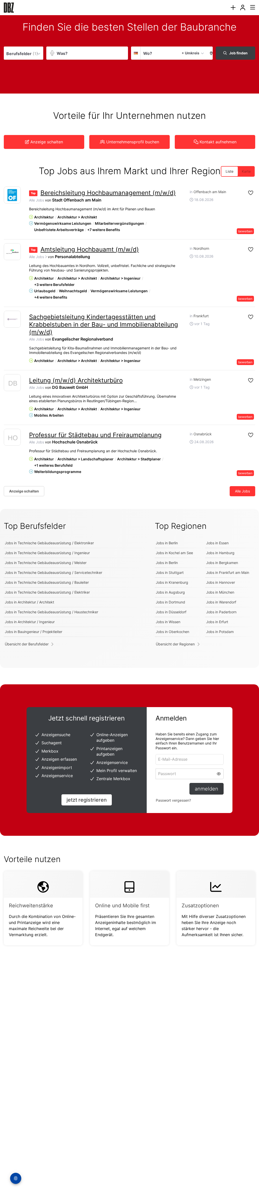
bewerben (245, 231)
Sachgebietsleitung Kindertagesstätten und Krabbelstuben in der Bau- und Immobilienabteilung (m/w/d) (103, 324)
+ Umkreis (190, 53)
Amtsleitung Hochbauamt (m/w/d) (89, 249)
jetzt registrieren (87, 800)
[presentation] (233, 8)
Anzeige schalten (24, 491)
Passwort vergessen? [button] (173, 800)
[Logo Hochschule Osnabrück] (12, 438)
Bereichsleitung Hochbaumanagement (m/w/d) (108, 192)
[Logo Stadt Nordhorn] (12, 251)
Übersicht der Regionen (175, 644)
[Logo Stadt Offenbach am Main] (12, 195)
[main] (129, 490)
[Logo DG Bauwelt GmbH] (12, 383)
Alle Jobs (36, 200)
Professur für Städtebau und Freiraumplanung (95, 435)
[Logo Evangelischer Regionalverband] (12, 319)
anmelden (206, 789)
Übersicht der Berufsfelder (27, 644)
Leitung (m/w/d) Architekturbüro (76, 380)
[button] (210, 53)
